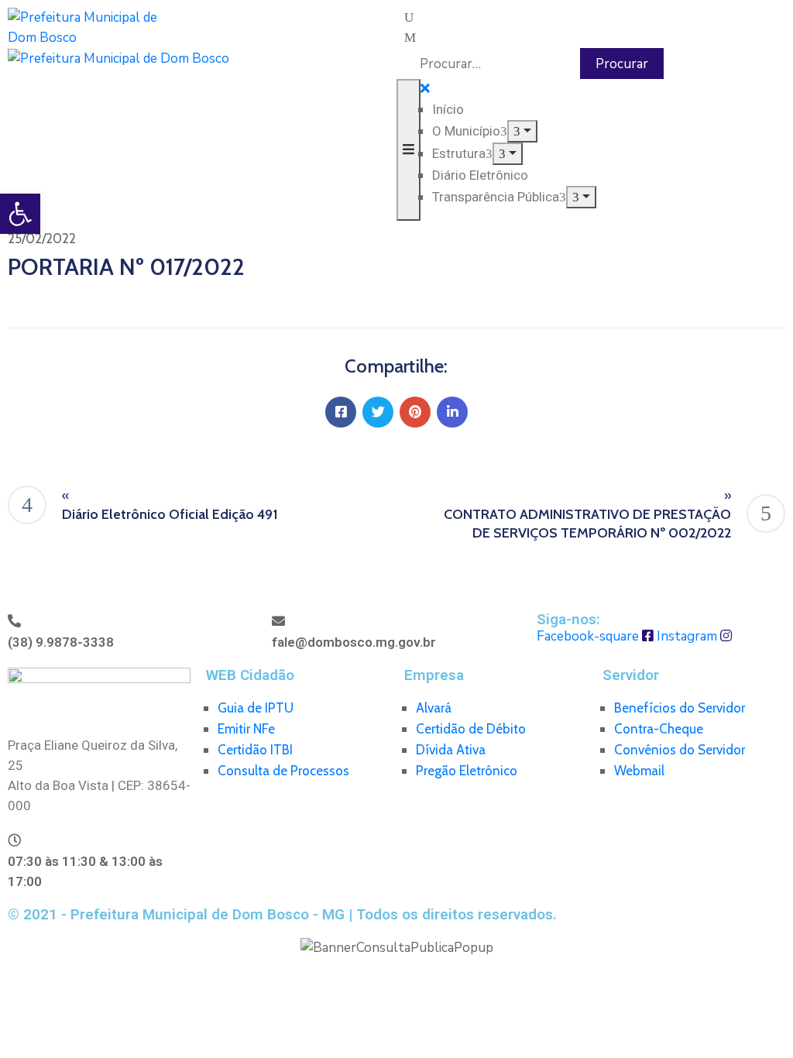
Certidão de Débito (471, 729)
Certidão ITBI (255, 749)
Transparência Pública (495, 196)
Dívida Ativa (451, 749)
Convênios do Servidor (679, 749)
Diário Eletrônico (480, 175)
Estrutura (459, 153)
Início (448, 109)
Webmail (639, 770)
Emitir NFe (246, 729)
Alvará (433, 708)
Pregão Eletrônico (466, 770)
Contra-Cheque (658, 729)
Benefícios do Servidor (679, 708)
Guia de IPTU (256, 708)
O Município (466, 131)
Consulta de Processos (283, 770)
